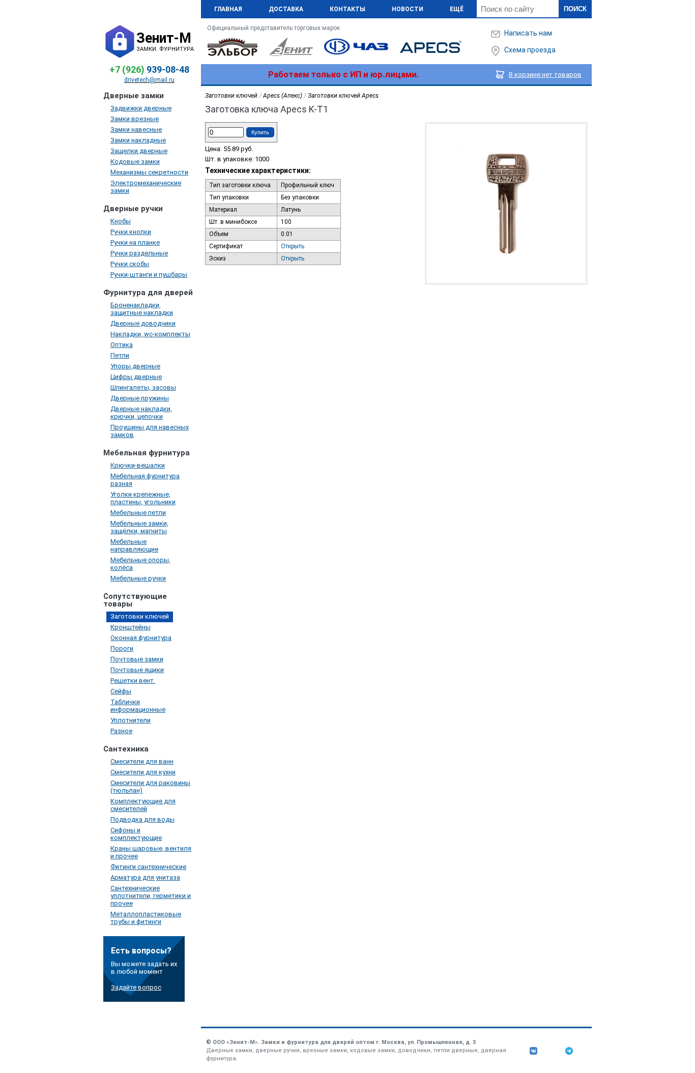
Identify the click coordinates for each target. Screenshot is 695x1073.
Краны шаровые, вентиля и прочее (150, 852)
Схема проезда (530, 50)
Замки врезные (134, 119)
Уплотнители (130, 720)
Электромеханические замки (145, 186)
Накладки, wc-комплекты (150, 334)
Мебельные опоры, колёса (140, 563)
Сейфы (120, 691)
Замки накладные (138, 140)
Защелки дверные (138, 151)
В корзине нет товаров (545, 74)
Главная (228, 9)
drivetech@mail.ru (149, 79)
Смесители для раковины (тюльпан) (150, 786)
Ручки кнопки (130, 232)
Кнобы (120, 221)
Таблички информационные (137, 705)
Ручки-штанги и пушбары (148, 274)
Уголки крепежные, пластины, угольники (143, 498)
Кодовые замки (135, 161)
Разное (121, 731)
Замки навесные (136, 129)
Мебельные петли (138, 512)
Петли (119, 355)
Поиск (575, 9)
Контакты (347, 9)
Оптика (121, 345)
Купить (260, 132)
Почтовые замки (136, 659)
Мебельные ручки (138, 578)
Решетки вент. (132, 680)
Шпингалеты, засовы (143, 387)
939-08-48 (149, 69)
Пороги (121, 648)
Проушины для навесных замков (149, 431)
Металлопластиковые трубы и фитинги (145, 917)
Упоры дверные (135, 366)
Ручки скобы (129, 264)
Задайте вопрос (136, 987)
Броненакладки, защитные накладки (141, 308)
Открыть (292, 246)
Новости (407, 9)
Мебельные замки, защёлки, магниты (139, 527)
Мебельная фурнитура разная (145, 479)
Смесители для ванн (141, 761)
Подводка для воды (142, 819)
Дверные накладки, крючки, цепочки (141, 412)
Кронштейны (130, 627)
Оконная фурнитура (140, 638)
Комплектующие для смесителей (143, 805)
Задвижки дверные (140, 108)
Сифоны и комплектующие (136, 834)
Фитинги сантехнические (148, 867)
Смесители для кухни (143, 772)
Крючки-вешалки (137, 465)
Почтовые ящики (137, 670)
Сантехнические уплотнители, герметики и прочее (150, 895)
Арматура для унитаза (145, 877)
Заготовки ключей (139, 616)
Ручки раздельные (139, 253)
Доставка (286, 9)
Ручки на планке (135, 242)
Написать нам (528, 33)
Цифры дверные (136, 377)
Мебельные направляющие (134, 545)
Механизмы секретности (149, 172)
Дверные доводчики (143, 323)
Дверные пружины (139, 398)
